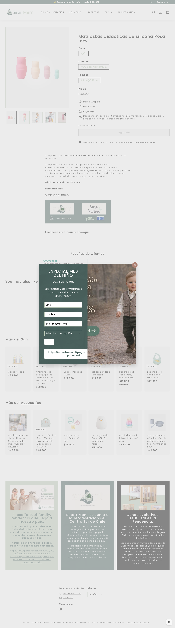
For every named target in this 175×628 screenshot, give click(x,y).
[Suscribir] (49, 342)
